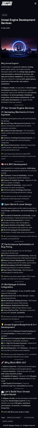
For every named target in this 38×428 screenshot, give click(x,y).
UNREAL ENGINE (7, 421)
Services (4, 15)
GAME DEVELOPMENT (14, 417)
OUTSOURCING (29, 417)
